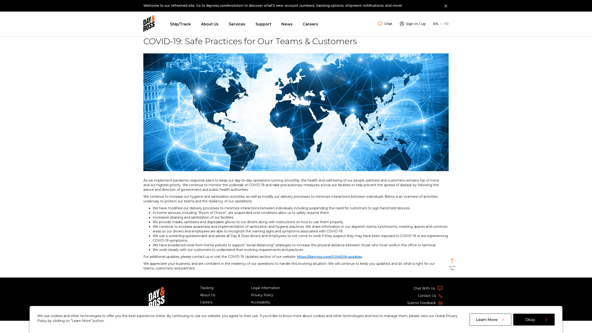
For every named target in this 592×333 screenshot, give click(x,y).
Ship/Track (180, 24)
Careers (310, 24)
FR (446, 24)
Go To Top (452, 268)
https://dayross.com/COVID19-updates (329, 257)
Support (263, 24)
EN (435, 24)
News (287, 24)
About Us (210, 24)
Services (237, 24)
